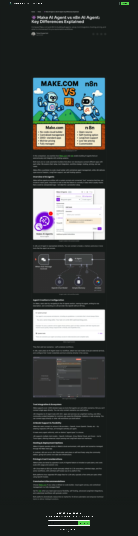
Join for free (83, 523)
